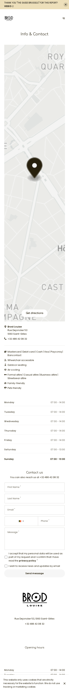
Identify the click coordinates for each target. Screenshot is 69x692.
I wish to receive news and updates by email (34, 566)
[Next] (64, 18)
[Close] (64, 683)
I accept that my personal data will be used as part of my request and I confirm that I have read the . (36, 557)
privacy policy (27, 560)
